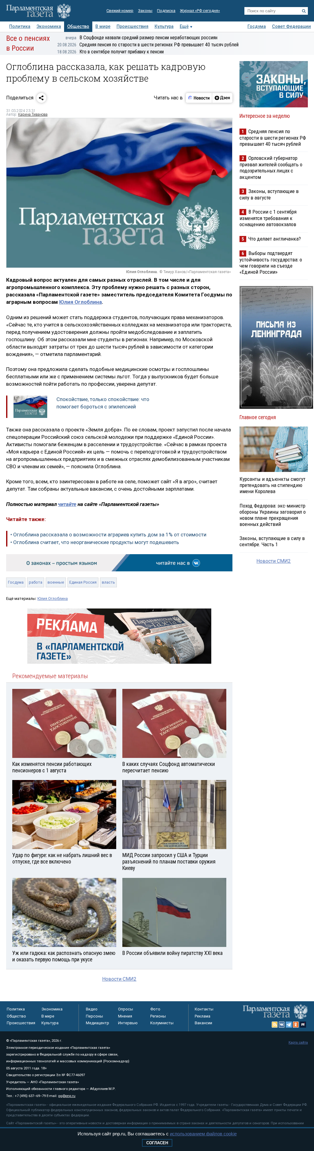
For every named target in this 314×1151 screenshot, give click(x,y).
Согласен (157, 1143)
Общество (78, 26)
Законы (145, 10)
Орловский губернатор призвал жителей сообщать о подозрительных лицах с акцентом (270, 167)
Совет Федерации (291, 26)
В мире (102, 26)
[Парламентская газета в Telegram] (289, 1025)
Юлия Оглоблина (80, 302)
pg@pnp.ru (66, 1096)
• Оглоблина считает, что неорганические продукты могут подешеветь (94, 542)
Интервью (128, 1023)
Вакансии (203, 1023)
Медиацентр (97, 1023)
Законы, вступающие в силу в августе (269, 194)
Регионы (158, 1016)
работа (35, 582)
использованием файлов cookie (203, 1133)
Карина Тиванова (33, 114)
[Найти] (304, 11)
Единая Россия (83, 582)
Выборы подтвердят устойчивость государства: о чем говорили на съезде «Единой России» (270, 262)
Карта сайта (298, 1043)
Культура (164, 26)
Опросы (125, 1009)
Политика (19, 26)
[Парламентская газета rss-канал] (275, 1025)
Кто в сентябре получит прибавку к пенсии (110, 52)
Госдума (256, 26)
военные (56, 582)
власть (108, 582)
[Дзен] (222, 98)
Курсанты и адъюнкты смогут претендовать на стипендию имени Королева (272, 485)
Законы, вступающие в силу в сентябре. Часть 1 (272, 541)
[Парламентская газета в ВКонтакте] (282, 1025)
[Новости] (199, 98)
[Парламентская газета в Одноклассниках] (296, 1025)
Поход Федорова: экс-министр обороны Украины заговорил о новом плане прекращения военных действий (272, 515)
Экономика (48, 26)
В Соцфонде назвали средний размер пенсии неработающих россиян (141, 38)
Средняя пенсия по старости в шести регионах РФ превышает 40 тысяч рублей (148, 45)
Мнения (125, 1016)
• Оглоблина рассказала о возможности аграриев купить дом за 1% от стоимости (108, 534)
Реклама (202, 1016)
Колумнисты (162, 1023)
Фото (155, 1009)
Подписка (166, 10)
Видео (92, 1009)
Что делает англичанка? (274, 239)
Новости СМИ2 (119, 979)
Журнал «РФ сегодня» (200, 10)
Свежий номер (119, 10)
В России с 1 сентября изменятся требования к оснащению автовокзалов (268, 218)
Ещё (184, 26)
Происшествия (132, 26)
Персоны (94, 1016)
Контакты (204, 1009)
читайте (67, 504)
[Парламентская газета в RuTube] (303, 1025)
